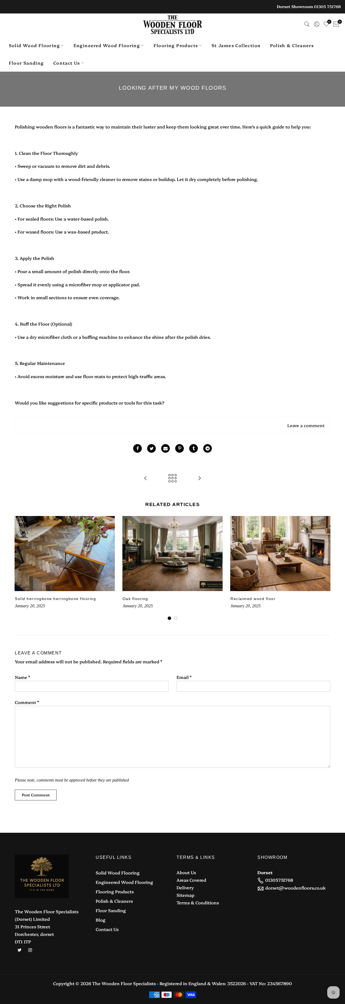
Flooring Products (176, 45)
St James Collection (236, 45)
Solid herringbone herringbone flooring (55, 599)
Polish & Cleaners (292, 45)
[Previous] (20, 568)
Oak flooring (135, 599)
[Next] (325, 568)
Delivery (185, 887)
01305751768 (279, 880)
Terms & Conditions (198, 902)
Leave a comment (306, 425)
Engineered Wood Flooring (107, 45)
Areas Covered (191, 880)
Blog (100, 920)
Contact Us (66, 63)
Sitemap (185, 895)
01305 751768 (327, 6)
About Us (186, 872)
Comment (27, 702)
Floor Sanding (26, 63)
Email (184, 677)
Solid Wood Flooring (34, 45)
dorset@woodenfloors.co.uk (295, 888)
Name (22, 677)
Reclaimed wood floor (252, 599)
